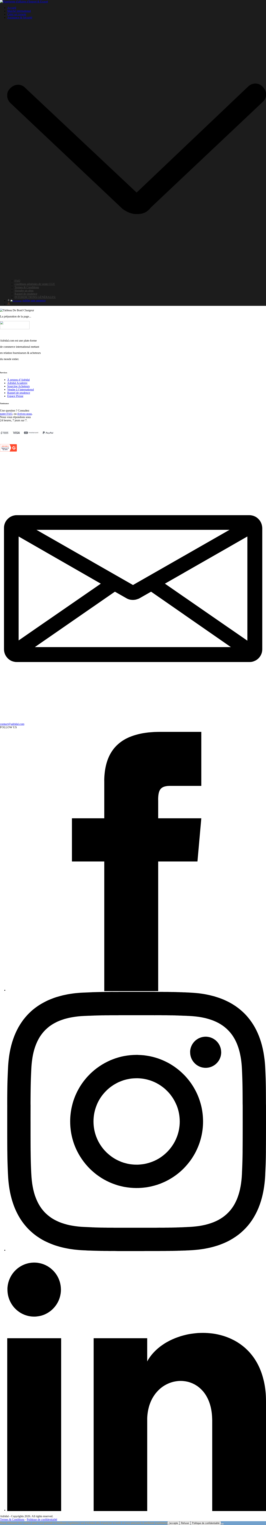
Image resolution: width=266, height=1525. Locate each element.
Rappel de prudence (25, 293)
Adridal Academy (17, 383)
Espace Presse (15, 396)
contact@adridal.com (12, 724)
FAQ (17, 280)
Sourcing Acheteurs (18, 386)
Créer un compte (16, 14)
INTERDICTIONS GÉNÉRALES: (35, 297)
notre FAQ (6, 413)
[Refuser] (222, 1523)
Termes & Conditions (26, 287)
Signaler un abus (23, 290)
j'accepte (173, 1523)
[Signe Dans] (8, 304)
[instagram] (136, 1250)
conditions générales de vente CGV (34, 284)
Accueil (11, 7)
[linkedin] (136, 1510)
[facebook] (136, 990)
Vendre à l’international (20, 389)
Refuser (185, 1523)
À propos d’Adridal (18, 379)
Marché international (19, 11)
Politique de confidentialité (42, 1519)
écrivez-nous (24, 413)
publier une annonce (34, 300)
